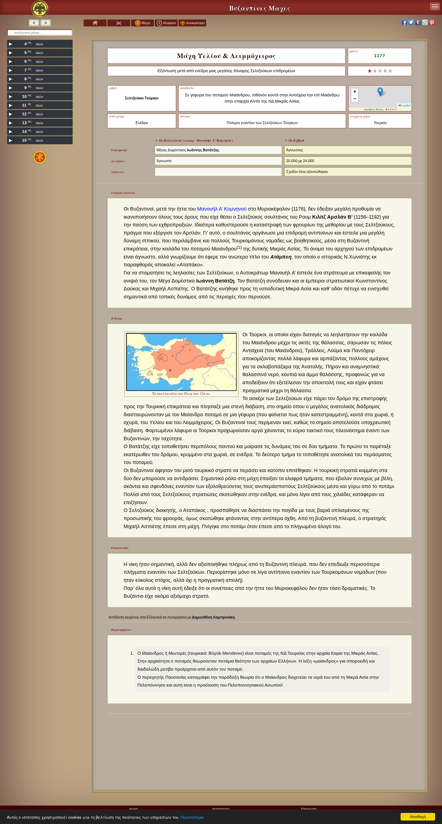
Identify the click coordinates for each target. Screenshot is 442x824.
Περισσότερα (192, 817)
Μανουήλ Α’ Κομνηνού (222, 209)
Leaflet (405, 105)
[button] (380, 92)
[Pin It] (432, 22)
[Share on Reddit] (425, 22)
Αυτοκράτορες (221, 808)
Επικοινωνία (308, 808)
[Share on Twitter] (411, 22)
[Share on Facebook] (404, 22)
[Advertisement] (40, 200)
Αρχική (133, 808)
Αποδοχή (418, 817)
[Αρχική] (95, 23)
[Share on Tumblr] (418, 22)
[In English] (118, 23)
